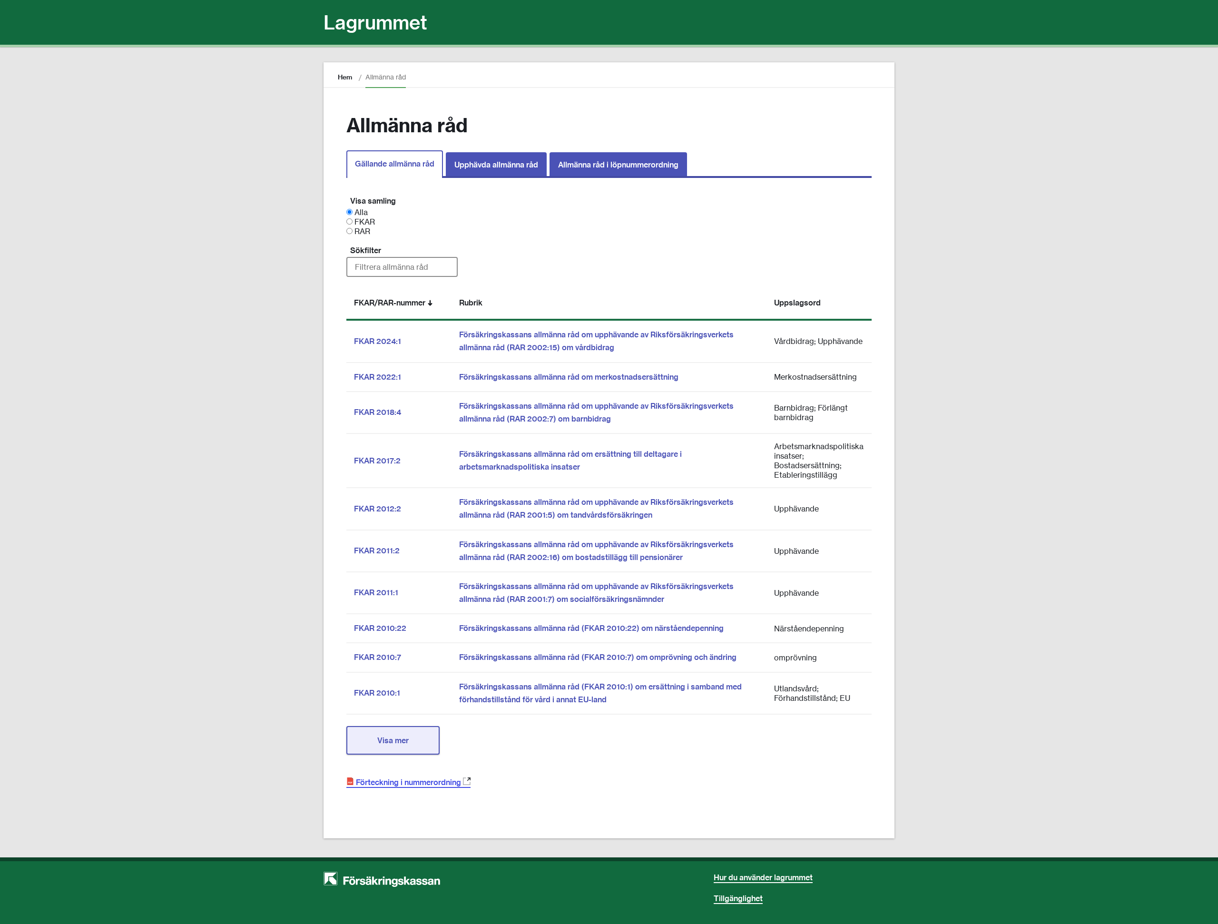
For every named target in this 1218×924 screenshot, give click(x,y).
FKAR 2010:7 (377, 657)
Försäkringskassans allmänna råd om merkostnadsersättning (568, 377)
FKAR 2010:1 (377, 693)
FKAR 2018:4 (377, 412)
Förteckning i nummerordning (411, 782)
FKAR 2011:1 (376, 592)
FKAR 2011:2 (377, 550)
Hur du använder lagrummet (763, 877)
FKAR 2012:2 (377, 508)
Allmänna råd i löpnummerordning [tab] (618, 164)
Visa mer (393, 740)
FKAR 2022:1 (377, 377)
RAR (361, 231)
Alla (360, 212)
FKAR (364, 221)
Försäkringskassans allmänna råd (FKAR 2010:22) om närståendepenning (591, 628)
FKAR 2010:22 (380, 628)
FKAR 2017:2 (377, 460)
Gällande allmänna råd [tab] (394, 163)
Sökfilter (365, 250)
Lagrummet (375, 22)
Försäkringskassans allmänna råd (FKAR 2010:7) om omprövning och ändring (598, 657)
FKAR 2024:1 (377, 341)
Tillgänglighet (738, 898)
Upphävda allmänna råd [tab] (496, 164)
